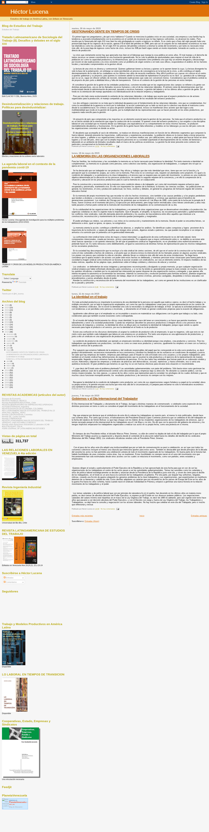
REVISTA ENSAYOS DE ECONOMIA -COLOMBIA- (22, 409)
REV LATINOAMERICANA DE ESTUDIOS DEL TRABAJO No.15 (28, 411)
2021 (7, 317)
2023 (7, 312)
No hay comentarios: (108, 146)
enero (9, 368)
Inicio (142, 516)
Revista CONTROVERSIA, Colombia (17, 415)
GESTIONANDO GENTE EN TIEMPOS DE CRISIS (105, 31)
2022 (7, 315)
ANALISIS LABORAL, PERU (13, 413)
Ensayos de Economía (11, 399)
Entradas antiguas (199, 516)
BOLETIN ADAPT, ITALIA (12, 426)
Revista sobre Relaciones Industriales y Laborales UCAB (25, 424)
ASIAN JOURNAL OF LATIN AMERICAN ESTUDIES (23, 428)
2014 (7, 370)
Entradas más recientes (82, 516)
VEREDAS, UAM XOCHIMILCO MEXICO (19, 422)
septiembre (11, 341)
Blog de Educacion (15, 807)
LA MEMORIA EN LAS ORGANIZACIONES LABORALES (110, 156)
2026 (7, 305)
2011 (7, 378)
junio (8, 348)
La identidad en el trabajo (89, 296)
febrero (9, 366)
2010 (7, 380)
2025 (7, 308)
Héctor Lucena (29, 11)
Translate (22, 282)
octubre (10, 339)
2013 (7, 373)
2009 (7, 382)
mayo (9, 350)
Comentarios (11, 582)
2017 (7, 327)
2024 (7, 310)
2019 (7, 322)
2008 (7, 385)
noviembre (11, 336)
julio (8, 345)
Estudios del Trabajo (10, 30)
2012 (7, 375)
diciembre (10, 334)
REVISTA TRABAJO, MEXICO (14, 401)
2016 (7, 329)
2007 (7, 387)
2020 (7, 320)
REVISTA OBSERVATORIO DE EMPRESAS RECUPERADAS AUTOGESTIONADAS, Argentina (27, 406)
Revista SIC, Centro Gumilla (13, 417)
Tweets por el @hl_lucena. (13, 294)
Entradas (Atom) (92, 521)
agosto (9, 343)
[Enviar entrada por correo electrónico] (118, 146)
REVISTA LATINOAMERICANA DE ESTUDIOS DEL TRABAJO (27, 420)
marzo (9, 363)
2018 (7, 325)
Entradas (9, 578)
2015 (7, 332)
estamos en (18, 802)
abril (8, 361)
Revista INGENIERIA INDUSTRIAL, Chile (19, 403)
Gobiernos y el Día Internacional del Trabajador (105, 398)
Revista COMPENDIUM (12, 419)
